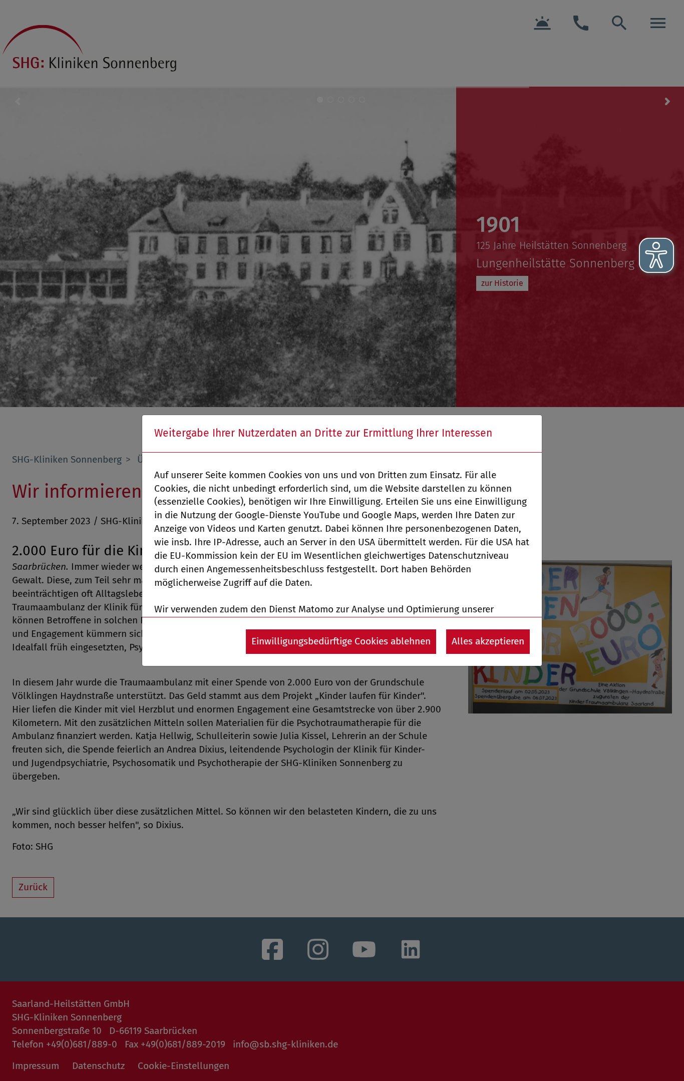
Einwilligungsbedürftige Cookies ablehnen (341, 641)
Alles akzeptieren (488, 641)
